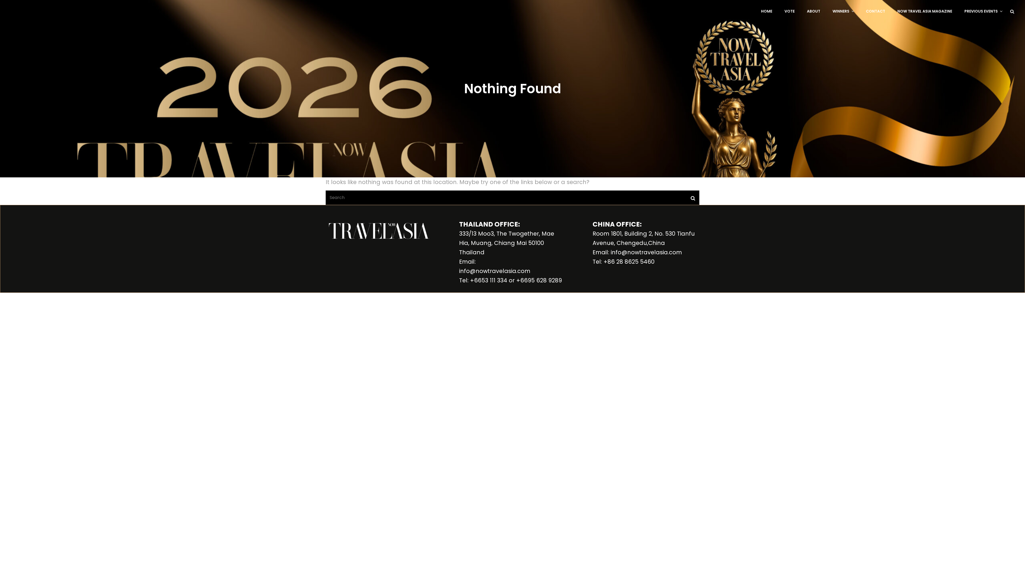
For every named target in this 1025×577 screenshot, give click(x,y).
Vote (789, 11)
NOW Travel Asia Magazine (924, 11)
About (813, 11)
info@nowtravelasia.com (494, 271)
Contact (875, 11)
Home (766, 11)
